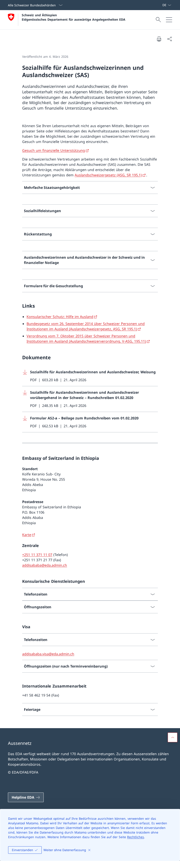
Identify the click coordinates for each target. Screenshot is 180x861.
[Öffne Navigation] (169, 20)
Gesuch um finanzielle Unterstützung (53, 150)
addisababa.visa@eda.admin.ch (48, 654)
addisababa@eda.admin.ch (44, 565)
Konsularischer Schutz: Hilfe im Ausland (60, 316)
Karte (26, 534)
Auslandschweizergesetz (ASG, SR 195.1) (108, 175)
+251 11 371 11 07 (37, 554)
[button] (172, 737)
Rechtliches (135, 837)
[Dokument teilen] (169, 39)
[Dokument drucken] (159, 39)
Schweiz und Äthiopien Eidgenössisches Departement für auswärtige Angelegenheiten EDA (73, 17)
